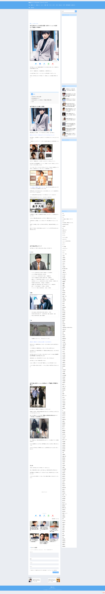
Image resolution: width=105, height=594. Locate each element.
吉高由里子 (64, 307)
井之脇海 (63, 277)
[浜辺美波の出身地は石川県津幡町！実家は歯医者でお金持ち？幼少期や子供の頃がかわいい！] (69, 127)
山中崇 (63, 351)
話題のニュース (64, 513)
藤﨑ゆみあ (64, 507)
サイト (31, 566)
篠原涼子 (63, 483)
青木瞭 (63, 531)
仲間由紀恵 (64, 279)
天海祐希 (63, 331)
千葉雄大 (63, 298)
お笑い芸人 (32, 7)
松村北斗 (63, 417)
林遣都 (63, 421)
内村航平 (63, 290)
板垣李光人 (64, 419)
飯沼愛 (63, 535)
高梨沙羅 (63, 540)
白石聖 (63, 463)
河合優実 (63, 441)
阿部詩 (63, 529)
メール (31, 562)
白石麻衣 (63, 465)
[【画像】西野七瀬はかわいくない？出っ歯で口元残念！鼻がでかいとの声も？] (69, 117)
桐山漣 (63, 426)
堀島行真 (63, 316)
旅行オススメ (64, 395)
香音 (63, 537)
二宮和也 (63, 270)
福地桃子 (63, 472)
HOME (53, 587)
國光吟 (63, 309)
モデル (63, 252)
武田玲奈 (63, 434)
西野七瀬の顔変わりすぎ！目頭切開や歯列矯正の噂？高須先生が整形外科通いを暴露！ (68, 95)
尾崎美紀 (63, 347)
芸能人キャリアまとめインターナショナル (38, 2)
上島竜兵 (63, 257)
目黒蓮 (63, 467)
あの (63, 228)
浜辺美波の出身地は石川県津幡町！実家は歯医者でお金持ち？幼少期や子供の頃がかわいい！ (68, 129)
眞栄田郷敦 (64, 469)
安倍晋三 (63, 336)
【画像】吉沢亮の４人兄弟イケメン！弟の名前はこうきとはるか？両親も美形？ (68, 134)
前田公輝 (63, 292)
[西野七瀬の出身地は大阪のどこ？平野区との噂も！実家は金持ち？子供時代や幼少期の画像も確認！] (69, 102)
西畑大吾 (63, 509)
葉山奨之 (63, 500)
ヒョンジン (64, 250)
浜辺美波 (63, 445)
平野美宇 (63, 382)
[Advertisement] (44, 16)
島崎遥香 (63, 366)
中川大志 (63, 261)
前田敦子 (63, 294)
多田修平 (63, 323)
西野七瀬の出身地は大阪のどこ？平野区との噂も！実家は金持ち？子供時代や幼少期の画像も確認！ (68, 105)
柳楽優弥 (63, 423)
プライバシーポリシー (52, 588)
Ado (63, 213)
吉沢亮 (63, 303)
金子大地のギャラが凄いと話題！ (37, 96)
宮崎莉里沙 (64, 338)
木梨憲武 (63, 404)
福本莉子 (63, 476)
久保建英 (63, 266)
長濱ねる (63, 524)
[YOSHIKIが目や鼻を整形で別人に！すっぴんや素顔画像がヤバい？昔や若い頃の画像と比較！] (69, 122)
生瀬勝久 (63, 454)
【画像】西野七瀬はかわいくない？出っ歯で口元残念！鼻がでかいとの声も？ (68, 120)
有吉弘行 (63, 401)
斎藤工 (63, 393)
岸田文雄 (63, 364)
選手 (63, 518)
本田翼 (63, 406)
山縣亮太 (63, 362)
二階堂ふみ (64, 272)
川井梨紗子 (64, 369)
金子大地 (57, 518)
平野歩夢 (63, 377)
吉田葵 (63, 305)
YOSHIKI (63, 226)
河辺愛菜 (63, 443)
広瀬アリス (64, 386)
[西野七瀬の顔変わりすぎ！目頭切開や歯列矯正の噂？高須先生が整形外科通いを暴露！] (69, 92)
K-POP (63, 215)
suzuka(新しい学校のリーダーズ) (67, 222)
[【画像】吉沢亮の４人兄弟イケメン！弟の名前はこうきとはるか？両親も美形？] (69, 132)
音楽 (63, 533)
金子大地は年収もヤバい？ (36, 98)
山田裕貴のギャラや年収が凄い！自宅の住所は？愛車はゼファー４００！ (68, 90)
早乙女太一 (64, 399)
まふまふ (63, 233)
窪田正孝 (63, 478)
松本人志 (63, 415)
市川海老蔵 (64, 375)
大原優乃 (63, 325)
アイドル (63, 235)
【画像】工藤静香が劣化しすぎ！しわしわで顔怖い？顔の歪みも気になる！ (68, 115)
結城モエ (63, 489)
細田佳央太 (64, 487)
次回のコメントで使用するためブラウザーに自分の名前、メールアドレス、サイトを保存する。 (44, 570)
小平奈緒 (63, 342)
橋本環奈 (63, 432)
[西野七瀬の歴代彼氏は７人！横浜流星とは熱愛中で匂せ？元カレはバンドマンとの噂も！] (69, 107)
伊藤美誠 (63, 281)
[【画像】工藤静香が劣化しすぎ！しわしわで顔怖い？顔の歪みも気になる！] (69, 112)
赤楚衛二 (63, 515)
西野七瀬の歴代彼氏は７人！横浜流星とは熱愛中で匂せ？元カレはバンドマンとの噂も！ (68, 110)
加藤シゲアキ (64, 296)
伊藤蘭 (63, 283)
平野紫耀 (63, 380)
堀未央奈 (63, 318)
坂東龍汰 (63, 314)
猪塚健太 (63, 450)
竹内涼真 (63, 480)
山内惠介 (63, 353)
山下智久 (63, 349)
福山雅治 (63, 474)
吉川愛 (63, 301)
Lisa (63, 217)
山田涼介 (63, 358)
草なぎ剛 (63, 496)
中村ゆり (63, 263)
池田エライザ (64, 439)
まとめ (33, 101)
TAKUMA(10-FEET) (65, 224)
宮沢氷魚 (63, 340)
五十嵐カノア (64, 274)
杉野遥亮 (63, 408)
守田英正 (63, 334)
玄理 (63, 452)
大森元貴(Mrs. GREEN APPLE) (67, 327)
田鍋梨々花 (64, 456)
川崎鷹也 (63, 373)
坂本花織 (63, 312)
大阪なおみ (64, 329)
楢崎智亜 (63, 430)
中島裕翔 (63, 259)
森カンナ (63, 428)
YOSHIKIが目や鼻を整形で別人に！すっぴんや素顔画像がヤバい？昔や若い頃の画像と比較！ (68, 125)
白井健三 (63, 461)
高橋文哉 (63, 542)
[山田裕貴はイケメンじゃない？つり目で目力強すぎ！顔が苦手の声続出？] (69, 97)
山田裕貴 (63, 360)
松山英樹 (63, 412)
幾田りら (63, 384)
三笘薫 (63, 255)
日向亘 (63, 397)
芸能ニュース (64, 494)
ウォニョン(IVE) (64, 237)
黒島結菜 (63, 546)
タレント (63, 244)
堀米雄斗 (63, 320)
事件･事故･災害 (64, 268)
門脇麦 (63, 526)
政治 (29, 7)
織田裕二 (63, 491)
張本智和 (63, 388)
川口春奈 (63, 371)
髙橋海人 (63, 544)
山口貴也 (63, 355)
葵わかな (63, 502)
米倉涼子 (63, 485)
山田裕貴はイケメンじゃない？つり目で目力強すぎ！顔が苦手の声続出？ (68, 100)
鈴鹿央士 (63, 522)
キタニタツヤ (64, 239)
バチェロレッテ (64, 248)
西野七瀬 (63, 511)
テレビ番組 (64, 246)
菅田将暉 (63, 498)
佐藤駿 (63, 285)
